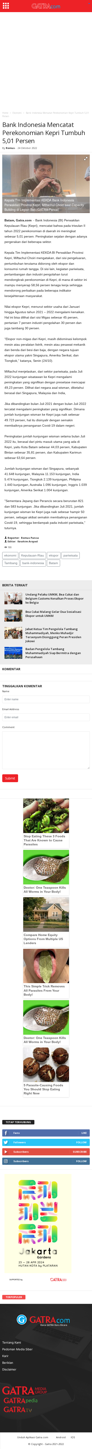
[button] (89, 4)
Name (5, 691)
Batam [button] (53, 563)
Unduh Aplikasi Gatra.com (33, 1437)
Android (61, 1437)
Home (5, 112)
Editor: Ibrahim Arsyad (22, 541)
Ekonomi (17, 112)
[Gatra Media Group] (24, 1390)
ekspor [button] (54, 555)
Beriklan (7, 1362)
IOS (73, 1437)
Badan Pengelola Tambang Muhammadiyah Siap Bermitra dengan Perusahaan (53, 653)
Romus (10, 148)
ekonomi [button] (10, 555)
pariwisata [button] (70, 555)
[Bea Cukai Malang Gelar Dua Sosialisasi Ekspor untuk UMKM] (13, 616)
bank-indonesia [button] (33, 563)
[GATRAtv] (22, 1409)
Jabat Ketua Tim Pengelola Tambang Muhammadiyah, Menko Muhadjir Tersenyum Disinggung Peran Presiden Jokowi (53, 635)
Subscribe (80, 1151)
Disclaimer (9, 1369)
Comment (8, 727)
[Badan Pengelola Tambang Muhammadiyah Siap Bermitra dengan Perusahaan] (13, 653)
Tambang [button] (10, 563)
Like (84, 1133)
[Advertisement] (46, 60)
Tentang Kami (11, 1342)
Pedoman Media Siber (17, 1349)
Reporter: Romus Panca (23, 537)
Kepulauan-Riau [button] (32, 555)
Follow (81, 1142)
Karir (5, 1356)
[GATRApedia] (22, 1400)
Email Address (10, 709)
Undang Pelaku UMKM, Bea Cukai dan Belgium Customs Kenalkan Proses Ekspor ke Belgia (54, 598)
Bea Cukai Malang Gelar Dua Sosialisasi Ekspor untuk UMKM (53, 614)
